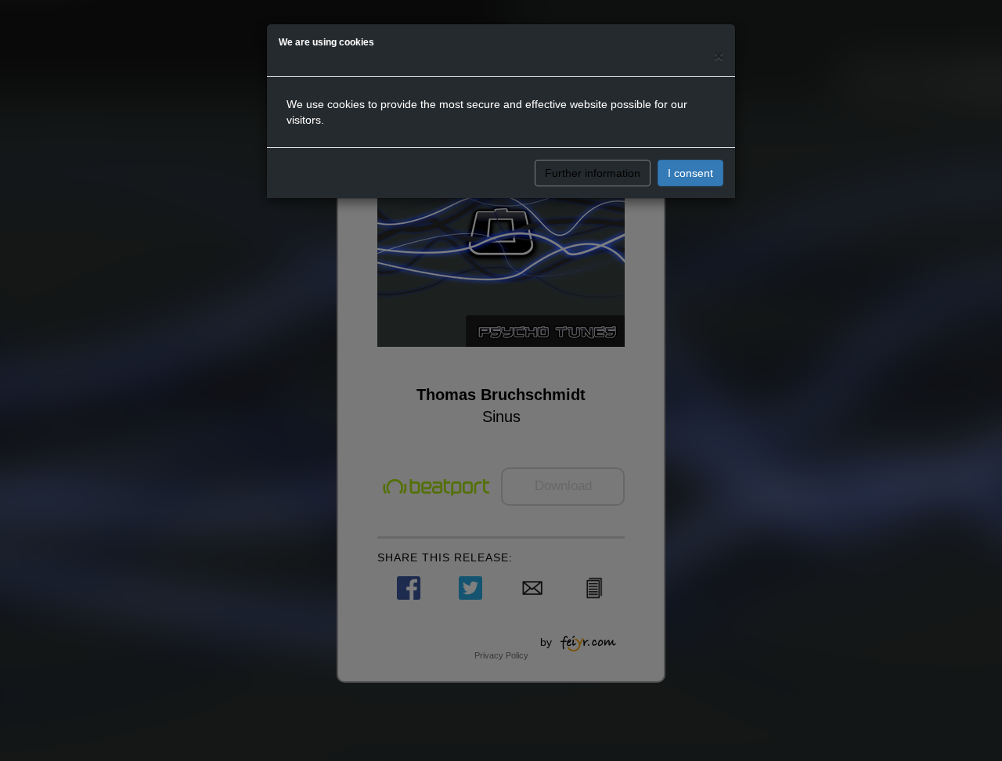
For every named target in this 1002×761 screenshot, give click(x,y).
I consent (690, 173)
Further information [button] (592, 173)
